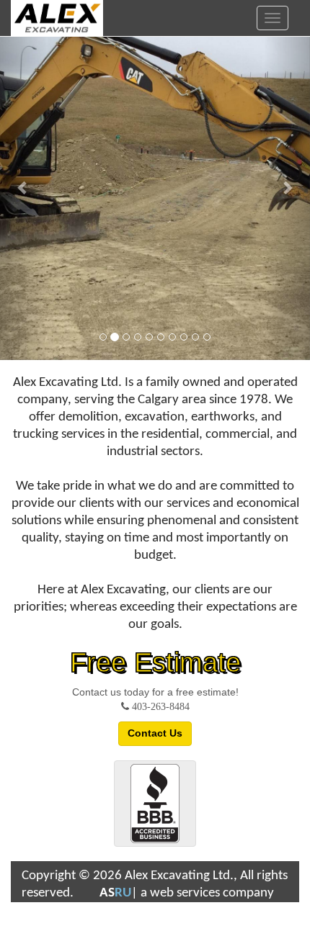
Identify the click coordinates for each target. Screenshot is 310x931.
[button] (23, 180)
